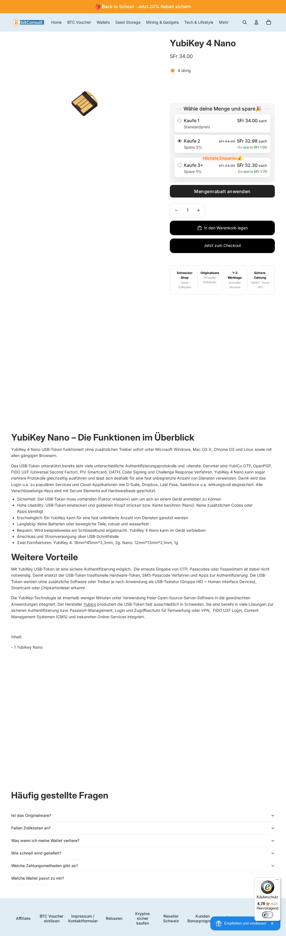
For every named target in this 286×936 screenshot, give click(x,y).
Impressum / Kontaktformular (83, 918)
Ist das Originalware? (31, 815)
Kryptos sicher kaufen (142, 918)
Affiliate (23, 918)
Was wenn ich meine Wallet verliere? (45, 840)
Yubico (90, 604)
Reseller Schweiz (171, 918)
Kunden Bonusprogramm (202, 918)
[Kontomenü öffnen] (256, 22)
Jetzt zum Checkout (222, 245)
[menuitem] (223, 22)
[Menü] (277, 880)
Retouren (114, 918)
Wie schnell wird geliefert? (36, 853)
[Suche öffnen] (245, 22)
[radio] (222, 123)
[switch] (267, 914)
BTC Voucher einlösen (51, 918)
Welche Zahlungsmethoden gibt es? (44, 865)
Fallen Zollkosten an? (31, 828)
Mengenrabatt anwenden (222, 191)
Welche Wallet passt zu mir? (37, 878)
